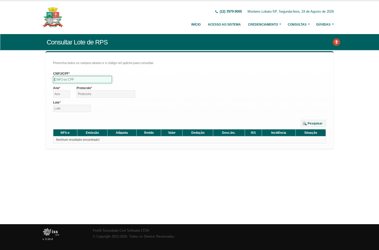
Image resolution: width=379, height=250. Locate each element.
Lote (56, 102)
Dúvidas (323, 24)
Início (196, 24)
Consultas (297, 24)
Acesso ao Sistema (224, 24)
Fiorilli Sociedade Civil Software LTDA (121, 230)
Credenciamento (263, 24)
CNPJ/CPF (61, 73)
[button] (313, 123)
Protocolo (84, 88)
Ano (56, 88)
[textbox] (82, 79)
